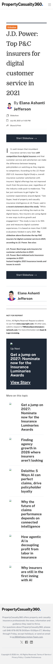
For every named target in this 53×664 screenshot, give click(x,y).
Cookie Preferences (33, 657)
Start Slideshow (25, 138)
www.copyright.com (25, 324)
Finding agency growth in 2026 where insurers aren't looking (32, 450)
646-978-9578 (14, 630)
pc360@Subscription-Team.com (27, 637)
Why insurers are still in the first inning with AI (32, 574)
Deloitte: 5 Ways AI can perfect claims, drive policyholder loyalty (31, 481)
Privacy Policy (17, 657)
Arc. (18, 654)
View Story (20, 382)
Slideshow (11, 27)
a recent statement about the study (22, 207)
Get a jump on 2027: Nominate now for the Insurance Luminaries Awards (32, 417)
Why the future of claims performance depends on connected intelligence (31, 514)
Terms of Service (44, 654)
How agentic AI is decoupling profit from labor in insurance (31, 547)
